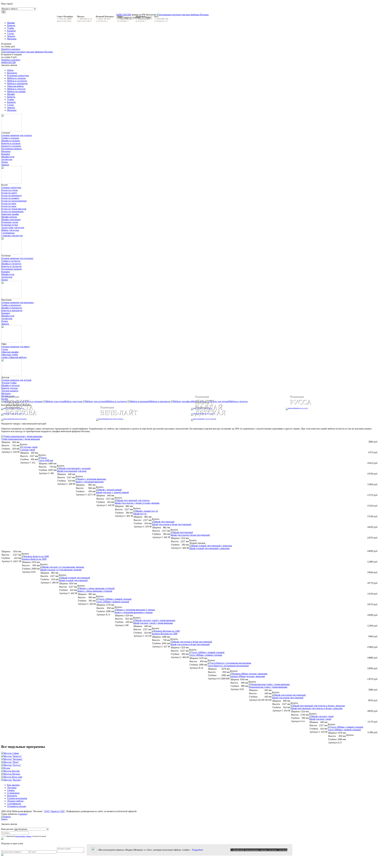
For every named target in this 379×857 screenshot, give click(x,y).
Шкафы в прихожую (11, 308)
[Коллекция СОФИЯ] (94, 409)
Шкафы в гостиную (11, 263)
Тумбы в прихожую (11, 305)
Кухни (7, 768)
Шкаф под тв (139, 513)
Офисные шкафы (10, 352)
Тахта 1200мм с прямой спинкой (112, 601)
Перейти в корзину (10, 49)
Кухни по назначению (12, 211)
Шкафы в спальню (10, 140)
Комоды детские (9, 388)
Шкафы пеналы (9, 217)
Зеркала (11, 36)
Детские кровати (9, 390)
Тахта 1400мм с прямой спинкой (205, 655)
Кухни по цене (8, 203)
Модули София (11, 753)
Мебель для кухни (73, 401)
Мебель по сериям (16, 91)
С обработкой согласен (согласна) (25, 836)
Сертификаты (14, 803)
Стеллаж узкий (27, 449)
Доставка (11, 787)
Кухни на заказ (8, 206)
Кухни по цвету (9, 193)
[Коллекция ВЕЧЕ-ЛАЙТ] (142, 420)
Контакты (12, 73)
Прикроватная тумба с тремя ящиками (268, 687)
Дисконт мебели (15, 801)
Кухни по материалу (11, 195)
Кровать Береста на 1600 (34, 559)
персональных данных (23, 836)
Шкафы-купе (7, 156)
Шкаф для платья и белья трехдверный (190, 535)
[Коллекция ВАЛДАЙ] (284, 414)
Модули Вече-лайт (13, 777)
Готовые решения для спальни (16, 135)
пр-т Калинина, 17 (123, 21)
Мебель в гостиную (17, 81)
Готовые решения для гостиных (17, 258)
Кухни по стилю (9, 190)
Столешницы (8, 233)
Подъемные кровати (11, 148)
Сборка (11, 790)
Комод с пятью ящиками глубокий (94, 591)
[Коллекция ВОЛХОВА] (47, 420)
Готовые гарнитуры (11, 187)
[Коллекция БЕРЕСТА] (94, 414)
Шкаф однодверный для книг (72, 471)
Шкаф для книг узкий (320, 719)
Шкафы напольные (11, 219)
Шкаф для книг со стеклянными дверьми (61, 569)
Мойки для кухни (10, 230)
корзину (23, 814)
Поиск (10, 70)
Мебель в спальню (16, 78)
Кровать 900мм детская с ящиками (247, 676)
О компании (13, 793)
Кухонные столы (9, 222)
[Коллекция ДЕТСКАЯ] (284, 420)
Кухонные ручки (9, 225)
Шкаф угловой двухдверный (73, 580)
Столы (10, 33)
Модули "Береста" (13, 756)
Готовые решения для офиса (15, 346)
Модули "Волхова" (13, 759)
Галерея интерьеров (17, 798)
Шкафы (11, 22)
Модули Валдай (12, 771)
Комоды (11, 25)
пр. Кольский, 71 (141, 21)
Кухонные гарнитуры (18, 75)
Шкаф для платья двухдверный (287, 697)
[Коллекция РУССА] (332, 409)
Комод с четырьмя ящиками (90, 481)
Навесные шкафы (10, 214)
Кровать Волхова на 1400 (164, 633)
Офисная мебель (15, 86)
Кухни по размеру (10, 198)
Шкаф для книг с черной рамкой (112, 492)
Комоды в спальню (10, 143)
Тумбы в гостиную (10, 261)
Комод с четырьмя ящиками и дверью (134, 612)
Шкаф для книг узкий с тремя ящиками (153, 623)
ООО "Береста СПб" (54, 811)
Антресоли (6, 159)
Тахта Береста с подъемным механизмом (228, 665)
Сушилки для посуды (12, 235)
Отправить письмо (16, 806)
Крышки (5, 154)
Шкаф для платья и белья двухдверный (171, 524)
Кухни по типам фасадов (13, 209)
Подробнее (197, 850)
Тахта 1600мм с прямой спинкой (344, 729)
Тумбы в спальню (10, 138)
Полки (4, 162)
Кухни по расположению (14, 201)
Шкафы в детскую (10, 385)
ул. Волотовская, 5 (102, 21)
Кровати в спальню (11, 146)
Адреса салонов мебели (64, 21)
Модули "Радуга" (12, 765)
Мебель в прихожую (17, 83)
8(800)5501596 (8, 62)
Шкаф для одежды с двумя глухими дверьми (137, 503)
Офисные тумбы (9, 354)
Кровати (11, 30)
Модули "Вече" (11, 762)
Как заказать (13, 785)
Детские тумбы (9, 382)
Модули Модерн (12, 774)
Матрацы (11, 38)
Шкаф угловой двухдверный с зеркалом (209, 548)
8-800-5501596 (123, 14)
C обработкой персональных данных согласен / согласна (258, 850)
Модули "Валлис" (13, 780)
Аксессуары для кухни (12, 227)
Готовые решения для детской (16, 380)
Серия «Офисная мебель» (14, 357)
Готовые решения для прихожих (17, 302)
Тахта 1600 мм (45, 460)
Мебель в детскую (16, 89)
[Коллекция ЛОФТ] (237, 409)
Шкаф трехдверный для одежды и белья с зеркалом (316, 708)
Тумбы (10, 28)
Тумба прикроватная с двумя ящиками (20, 439)
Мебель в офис (198, 401)
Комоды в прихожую (11, 310)
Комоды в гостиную (11, 266)
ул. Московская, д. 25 (161, 21)
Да (3, 12)
